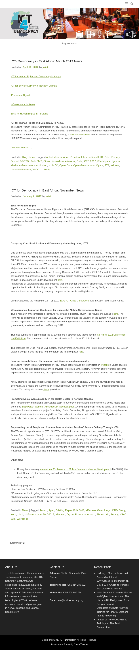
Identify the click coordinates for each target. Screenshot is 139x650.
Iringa (107, 510)
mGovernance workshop (33, 165)
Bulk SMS (36, 161)
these (46, 389)
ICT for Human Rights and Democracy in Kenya (36, 76)
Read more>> (12, 612)
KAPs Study (118, 510)
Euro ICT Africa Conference (74, 300)
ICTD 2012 (89, 161)
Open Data (65, 165)
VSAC (35, 169)
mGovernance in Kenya (23, 104)
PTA (106, 165)
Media (14, 165)
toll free (115, 165)
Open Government (84, 165)
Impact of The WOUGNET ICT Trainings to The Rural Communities (113, 623)
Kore (13, 514)
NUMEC (53, 165)
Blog (24, 157)
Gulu (79, 161)
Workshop (22, 518)
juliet (45, 67)
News (32, 157)
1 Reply (45, 169)
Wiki (13, 518)
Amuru (58, 157)
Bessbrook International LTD (86, 157)
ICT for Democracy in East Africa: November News (47, 190)
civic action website (80, 134)
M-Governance (33, 514)
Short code (103, 514)
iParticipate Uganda (21, 95)
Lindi (20, 514)
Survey (114, 514)
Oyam (99, 165)
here (60, 280)
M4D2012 (48, 514)
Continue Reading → (21, 147)
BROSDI (25, 161)
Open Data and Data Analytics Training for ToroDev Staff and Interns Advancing (113, 612)
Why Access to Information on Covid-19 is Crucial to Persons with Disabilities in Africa (113, 585)
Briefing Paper (64, 510)
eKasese (70, 161)
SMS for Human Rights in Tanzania (29, 113)
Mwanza (60, 514)
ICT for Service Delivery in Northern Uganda (34, 85)
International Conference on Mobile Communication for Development (75, 469)
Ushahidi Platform (21, 169)
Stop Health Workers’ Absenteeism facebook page (48, 406)
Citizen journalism (53, 161)
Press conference (85, 514)
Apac (66, 157)
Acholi (49, 157)
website (105, 364)
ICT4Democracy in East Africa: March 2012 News (46, 61)
